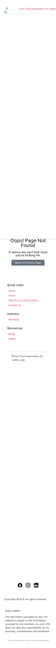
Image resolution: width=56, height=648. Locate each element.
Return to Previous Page (28, 262)
